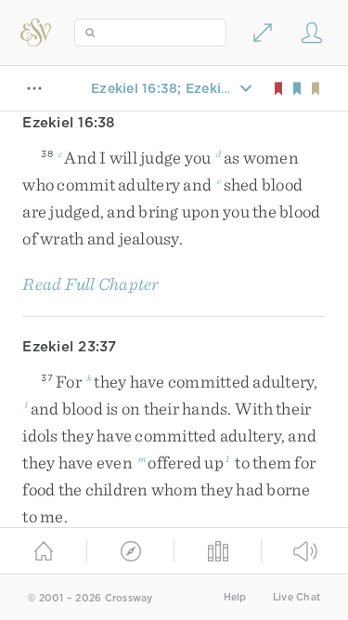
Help (235, 597)
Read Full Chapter (90, 284)
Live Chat (296, 597)
